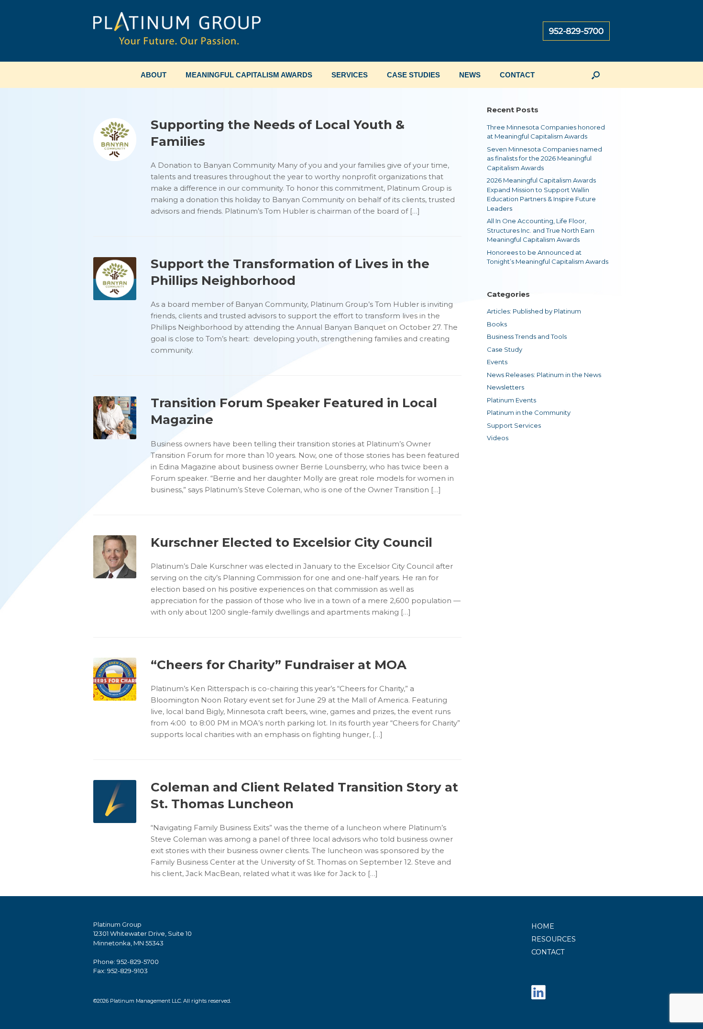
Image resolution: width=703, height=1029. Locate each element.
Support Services (514, 425)
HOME (542, 926)
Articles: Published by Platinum (534, 311)
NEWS (470, 75)
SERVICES (349, 75)
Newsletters (505, 387)
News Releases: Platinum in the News (544, 375)
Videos (497, 438)
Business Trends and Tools (527, 336)
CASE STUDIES (413, 75)
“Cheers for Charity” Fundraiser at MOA (278, 664)
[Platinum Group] (177, 31)
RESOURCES (553, 939)
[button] (596, 75)
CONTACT (517, 75)
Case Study (504, 349)
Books (497, 324)
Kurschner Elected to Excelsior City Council (291, 542)
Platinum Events (511, 400)
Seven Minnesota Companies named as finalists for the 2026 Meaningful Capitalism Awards (544, 158)
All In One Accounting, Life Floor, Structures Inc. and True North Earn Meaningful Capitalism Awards (540, 230)
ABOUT (153, 75)
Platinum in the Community (529, 412)
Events (497, 362)
